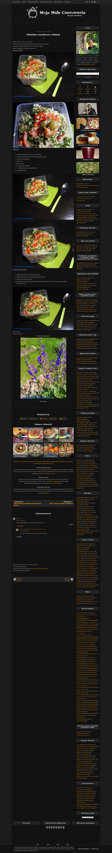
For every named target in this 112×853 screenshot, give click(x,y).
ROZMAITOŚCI (85, 769)
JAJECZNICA (93, 245)
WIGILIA (86, 774)
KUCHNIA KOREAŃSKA (91, 668)
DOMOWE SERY (80, 245)
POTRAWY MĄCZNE (80, 309)
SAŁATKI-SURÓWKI (47, 461)
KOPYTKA (85, 301)
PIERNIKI (91, 581)
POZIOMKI (86, 482)
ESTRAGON (83, 374)
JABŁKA (78, 469)
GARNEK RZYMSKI (80, 265)
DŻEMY (78, 232)
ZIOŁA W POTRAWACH (81, 289)
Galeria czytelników (57, 483)
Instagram (55, 481)
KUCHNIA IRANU (91, 657)
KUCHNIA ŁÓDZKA (90, 303)
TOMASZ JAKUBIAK (80, 808)
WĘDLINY (78, 268)
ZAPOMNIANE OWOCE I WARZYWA (84, 404)
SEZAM (95, 398)
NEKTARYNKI (79, 477)
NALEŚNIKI (85, 305)
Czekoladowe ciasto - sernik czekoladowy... (20, 439)
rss (95, 93)
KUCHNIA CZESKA (91, 640)
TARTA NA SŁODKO (92, 585)
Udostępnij (34, 418)
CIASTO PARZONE (80, 564)
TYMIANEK (88, 402)
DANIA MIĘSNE (80, 596)
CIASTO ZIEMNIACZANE (81, 568)
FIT (91, 213)
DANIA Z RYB (92, 357)
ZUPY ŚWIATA (79, 200)
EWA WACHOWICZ (80, 791)
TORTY (78, 586)
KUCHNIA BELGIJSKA (92, 627)
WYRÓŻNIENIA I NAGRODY (82, 776)
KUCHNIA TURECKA (80, 709)
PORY (86, 521)
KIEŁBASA (79, 324)
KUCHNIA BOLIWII (80, 633)
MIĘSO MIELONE (87, 599)
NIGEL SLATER (79, 800)
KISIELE (78, 577)
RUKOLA (86, 396)
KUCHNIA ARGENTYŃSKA (81, 622)
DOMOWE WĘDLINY (94, 263)
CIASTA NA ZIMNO (80, 553)
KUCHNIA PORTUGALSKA (81, 693)
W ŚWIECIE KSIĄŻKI (80, 187)
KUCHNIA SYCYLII (92, 702)
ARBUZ (90, 460)
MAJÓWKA (93, 759)
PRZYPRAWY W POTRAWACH (88, 285)
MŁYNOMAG (93, 344)
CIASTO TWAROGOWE (81, 566)
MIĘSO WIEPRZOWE (81, 601)
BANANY (78, 463)
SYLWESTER (79, 770)
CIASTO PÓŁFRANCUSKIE (91, 564)
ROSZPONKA (79, 395)
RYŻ (77, 348)
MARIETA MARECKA (89, 796)
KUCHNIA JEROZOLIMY (81, 665)
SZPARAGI (91, 525)
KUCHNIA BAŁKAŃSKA (81, 627)
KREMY (85, 196)
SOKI (83, 450)
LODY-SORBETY (86, 247)
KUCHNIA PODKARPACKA (82, 691)
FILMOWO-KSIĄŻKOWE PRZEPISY (83, 752)
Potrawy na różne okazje (46, 1)
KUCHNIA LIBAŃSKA (91, 672)
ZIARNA (44, 463)
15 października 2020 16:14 (24, 530)
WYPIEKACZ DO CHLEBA (91, 434)
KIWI (95, 471)
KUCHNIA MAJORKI (80, 676)
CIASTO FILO (91, 558)
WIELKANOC (79, 774)
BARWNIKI (79, 545)
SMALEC (85, 328)
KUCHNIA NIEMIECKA (81, 683)
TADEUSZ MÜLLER (91, 806)
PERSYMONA (79, 480)
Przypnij (54, 418)
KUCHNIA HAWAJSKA (81, 650)
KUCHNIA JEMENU (91, 663)
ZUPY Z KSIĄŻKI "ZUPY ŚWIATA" (83, 198)
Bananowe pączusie (35, 455)
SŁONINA (91, 603)
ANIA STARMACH (80, 787)
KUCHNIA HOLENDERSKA (81, 653)
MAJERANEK (79, 383)
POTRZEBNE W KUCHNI (81, 765)
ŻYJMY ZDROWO (49, 463)
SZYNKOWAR (94, 266)
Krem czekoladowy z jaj (66, 440)
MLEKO (83, 248)
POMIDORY (79, 521)
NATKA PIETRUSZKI (25, 461)
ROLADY (88, 583)
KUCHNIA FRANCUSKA (90, 646)
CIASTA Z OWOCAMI (81, 557)
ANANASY (84, 460)
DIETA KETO (79, 211)
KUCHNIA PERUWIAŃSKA (82, 689)
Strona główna (16, 1)
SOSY (78, 287)
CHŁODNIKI (79, 196)
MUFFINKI (78, 581)
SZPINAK (78, 527)
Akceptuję (95, 849)
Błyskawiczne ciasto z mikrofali (88, 145)
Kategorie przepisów (33, 1)
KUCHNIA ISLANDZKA (91, 659)
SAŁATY (88, 398)
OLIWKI (35, 461)
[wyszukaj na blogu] (98, 2)
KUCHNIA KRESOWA (91, 670)
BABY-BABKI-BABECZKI (81, 544)
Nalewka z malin (88, 159)
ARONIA (78, 462)
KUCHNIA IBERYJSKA (93, 653)
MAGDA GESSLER (80, 796)
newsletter (87, 93)
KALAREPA (85, 510)
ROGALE (89, 430)
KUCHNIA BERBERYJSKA (81, 629)
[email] (94, 2)
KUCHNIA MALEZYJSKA (90, 676)
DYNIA (78, 467)
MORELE (89, 475)
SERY (93, 769)
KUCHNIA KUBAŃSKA (81, 672)
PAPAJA (90, 478)
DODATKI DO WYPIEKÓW (86, 278)
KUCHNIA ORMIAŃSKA (92, 687)
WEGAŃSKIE (89, 217)
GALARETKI (79, 573)
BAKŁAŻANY (86, 497)
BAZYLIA (78, 372)
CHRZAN (84, 372)
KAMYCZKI (79, 183)
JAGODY (84, 469)
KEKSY (95, 575)
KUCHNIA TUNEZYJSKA (90, 707)
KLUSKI (78, 301)
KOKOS (95, 378)
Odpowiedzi (20, 526)
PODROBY (79, 603)
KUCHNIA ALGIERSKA (81, 616)
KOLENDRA (79, 380)
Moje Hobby (68, 1)
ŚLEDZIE (78, 329)
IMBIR (83, 376)
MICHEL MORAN (89, 798)
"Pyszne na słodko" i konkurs (88, 115)
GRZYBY (78, 508)
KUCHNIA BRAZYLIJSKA (81, 637)
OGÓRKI (32, 461)
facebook (80, 89)
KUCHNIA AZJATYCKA (87, 341)
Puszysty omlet (20, 456)
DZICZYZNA (84, 598)
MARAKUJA (79, 475)
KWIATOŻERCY (87, 381)
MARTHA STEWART (80, 798)
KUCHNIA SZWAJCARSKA (91, 704)
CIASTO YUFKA (90, 566)
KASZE (43, 37)
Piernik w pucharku (51, 440)
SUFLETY (85, 585)
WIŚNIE (94, 484)
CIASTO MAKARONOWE (81, 562)
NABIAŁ (90, 248)
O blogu (24, 1)
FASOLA (84, 504)
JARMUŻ (88, 376)
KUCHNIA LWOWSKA (91, 674)
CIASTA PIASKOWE (91, 553)
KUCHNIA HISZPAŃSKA (81, 652)
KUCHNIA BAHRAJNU (92, 625)
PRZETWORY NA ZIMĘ (81, 235)
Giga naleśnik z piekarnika (66, 455)
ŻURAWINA (79, 488)
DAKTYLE (93, 465)
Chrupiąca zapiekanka (88, 130)
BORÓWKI (85, 463)
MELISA (85, 383)
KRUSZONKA (84, 577)
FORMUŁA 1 (79, 754)
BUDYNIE (78, 547)
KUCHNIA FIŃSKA (80, 646)
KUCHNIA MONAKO (93, 679)
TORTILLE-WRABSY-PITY (81, 311)
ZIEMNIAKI (79, 534)
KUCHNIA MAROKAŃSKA (81, 678)
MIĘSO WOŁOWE (91, 601)
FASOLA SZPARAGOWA (81, 506)
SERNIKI (78, 585)
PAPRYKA (40, 461)
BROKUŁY (78, 499)
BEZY (84, 545)
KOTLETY (78, 326)
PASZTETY (79, 328)
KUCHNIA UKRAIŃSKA (91, 709)
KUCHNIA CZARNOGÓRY (81, 640)
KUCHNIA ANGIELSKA (91, 620)
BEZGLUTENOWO (80, 209)
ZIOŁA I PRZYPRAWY (80, 406)
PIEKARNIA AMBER (86, 731)
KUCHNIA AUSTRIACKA (93, 624)
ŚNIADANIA (61, 461)
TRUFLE (93, 527)
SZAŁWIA (78, 400)
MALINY (83, 473)
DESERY (78, 571)
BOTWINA (93, 497)
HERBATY (94, 374)
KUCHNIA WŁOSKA (80, 303)
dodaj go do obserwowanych (40, 568)
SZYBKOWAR (86, 266)
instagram (87, 89)
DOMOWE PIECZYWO (85, 320)
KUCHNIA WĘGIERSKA (81, 713)
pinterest (80, 93)
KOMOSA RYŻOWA (87, 380)
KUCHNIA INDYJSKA (80, 657)
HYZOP (78, 376)
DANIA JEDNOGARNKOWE (82, 263)
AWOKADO (84, 462)
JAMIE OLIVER (79, 795)
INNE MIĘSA (92, 598)
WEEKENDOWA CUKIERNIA (87, 586)
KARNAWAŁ (83, 757)
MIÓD (78, 248)
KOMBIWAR (79, 266)
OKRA (84, 517)
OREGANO (93, 387)
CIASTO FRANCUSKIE (81, 560)
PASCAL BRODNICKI (80, 802)
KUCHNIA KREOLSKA (80, 670)
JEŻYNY (90, 469)
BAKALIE (78, 300)
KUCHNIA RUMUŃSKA (81, 696)
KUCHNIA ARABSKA (80, 612)
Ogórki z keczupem (88, 174)
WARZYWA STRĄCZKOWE (81, 530)
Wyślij (63, 418)
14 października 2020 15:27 (21, 520)
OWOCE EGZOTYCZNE (81, 478)
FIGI (83, 467)
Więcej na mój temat (89, 64)
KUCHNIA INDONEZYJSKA (82, 655)
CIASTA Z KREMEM (91, 555)
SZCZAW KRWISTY (85, 400)
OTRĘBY (83, 389)
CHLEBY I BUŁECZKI (80, 419)
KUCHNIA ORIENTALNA (81, 687)
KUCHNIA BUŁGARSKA (92, 637)
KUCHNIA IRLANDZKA (81, 659)
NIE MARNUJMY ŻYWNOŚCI (82, 283)
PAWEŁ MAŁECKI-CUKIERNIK (82, 804)
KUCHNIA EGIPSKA (90, 642)
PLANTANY (92, 480)
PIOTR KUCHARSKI (93, 804)
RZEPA (83, 523)
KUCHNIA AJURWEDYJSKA (82, 215)
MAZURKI (89, 579)
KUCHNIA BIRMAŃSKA (92, 629)
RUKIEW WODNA (80, 396)
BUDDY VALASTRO (80, 789)
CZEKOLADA (90, 570)
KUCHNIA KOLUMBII (80, 668)
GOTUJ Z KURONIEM (90, 793)
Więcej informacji (84, 849)
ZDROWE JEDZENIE (37, 463)
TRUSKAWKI (79, 484)
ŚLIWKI (94, 486)
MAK (78, 579)
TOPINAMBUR (86, 527)
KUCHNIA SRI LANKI (93, 700)
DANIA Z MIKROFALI (80, 746)
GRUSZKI (94, 467)
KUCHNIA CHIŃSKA (80, 342)
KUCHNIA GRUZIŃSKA (91, 648)
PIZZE (84, 307)
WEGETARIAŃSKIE (80, 219)
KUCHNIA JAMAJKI (89, 661)
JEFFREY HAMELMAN (89, 795)
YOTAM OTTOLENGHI (90, 808)
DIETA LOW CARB (80, 213)
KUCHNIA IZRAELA (80, 661)
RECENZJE (79, 769)
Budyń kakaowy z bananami (35, 440)
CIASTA (85, 547)
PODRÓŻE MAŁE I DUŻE (81, 185)
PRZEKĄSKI (91, 391)
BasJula (18, 518)
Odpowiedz (71, 524)
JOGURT (78, 247)
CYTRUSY (78, 465)
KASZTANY (89, 471)
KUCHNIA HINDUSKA (91, 650)
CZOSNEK (91, 372)
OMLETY (78, 250)
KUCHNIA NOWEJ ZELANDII (82, 685)
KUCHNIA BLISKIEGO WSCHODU (83, 631)
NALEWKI (90, 447)
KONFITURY (91, 232)
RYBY (87, 363)
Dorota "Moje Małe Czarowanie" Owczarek (32, 529)
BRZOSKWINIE (92, 463)
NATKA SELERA (79, 387)
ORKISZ (91, 346)
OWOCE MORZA (80, 363)
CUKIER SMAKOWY (92, 568)
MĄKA (78, 305)
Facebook (49, 481)
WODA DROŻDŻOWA (81, 434)
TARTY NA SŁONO (91, 309)
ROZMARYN (86, 395)
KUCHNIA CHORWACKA (91, 638)
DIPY (78, 278)
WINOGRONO (87, 484)
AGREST (78, 460)
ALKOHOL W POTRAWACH (81, 445)
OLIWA (91, 283)
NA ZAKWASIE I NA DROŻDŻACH (83, 426)
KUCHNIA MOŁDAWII (81, 681)
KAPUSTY (78, 512)
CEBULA (78, 501)
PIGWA (85, 480)
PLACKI (90, 307)
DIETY (86, 213)
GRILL (77, 322)
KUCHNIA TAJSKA (91, 706)
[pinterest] (89, 2)
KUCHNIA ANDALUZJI (81, 620)
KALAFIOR (78, 510)
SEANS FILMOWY (93, 185)
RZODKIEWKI (90, 523)
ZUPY (91, 196)
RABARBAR (92, 482)
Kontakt (46, 493)
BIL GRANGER (87, 787)
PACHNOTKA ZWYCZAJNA (82, 391)
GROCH (89, 506)
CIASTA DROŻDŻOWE (81, 551)
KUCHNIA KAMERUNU (92, 665)
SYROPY (88, 450)
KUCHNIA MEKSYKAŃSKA (82, 679)
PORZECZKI (79, 482)
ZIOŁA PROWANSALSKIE (91, 406)
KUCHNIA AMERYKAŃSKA (82, 618)
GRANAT (88, 467)
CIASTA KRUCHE (91, 551)
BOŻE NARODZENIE (80, 744)
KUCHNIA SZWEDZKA (81, 706)
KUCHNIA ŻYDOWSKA (81, 720)
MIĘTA (78, 385)
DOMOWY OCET (80, 750)
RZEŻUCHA (93, 396)
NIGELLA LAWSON (88, 800)
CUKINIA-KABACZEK (81, 503)
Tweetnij (44, 418)
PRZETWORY (86, 234)
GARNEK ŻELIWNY (89, 265)
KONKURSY (90, 757)
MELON (84, 475)
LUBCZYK (95, 381)
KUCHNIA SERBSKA (91, 696)
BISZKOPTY (90, 545)
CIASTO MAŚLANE (92, 562)
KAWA (84, 447)
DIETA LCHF (86, 211)
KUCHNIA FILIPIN (90, 644)
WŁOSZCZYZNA (93, 530)
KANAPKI (90, 322)
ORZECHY (86, 477)
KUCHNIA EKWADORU (81, 644)
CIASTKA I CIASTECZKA (81, 558)
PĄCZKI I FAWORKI (80, 583)
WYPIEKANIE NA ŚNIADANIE (82, 735)
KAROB (83, 471)
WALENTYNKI (89, 772)
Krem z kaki (51, 456)
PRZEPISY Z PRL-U (92, 215)
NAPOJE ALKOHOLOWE (87, 449)
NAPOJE (78, 449)
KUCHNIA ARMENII (92, 622)
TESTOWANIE (87, 770)
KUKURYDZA (79, 516)
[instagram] (87, 2)
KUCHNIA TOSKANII (80, 707)
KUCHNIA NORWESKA (91, 683)
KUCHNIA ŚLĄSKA (80, 717)
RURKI (93, 583)
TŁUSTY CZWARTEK (80, 772)
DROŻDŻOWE (91, 422)
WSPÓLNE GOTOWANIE (81, 733)
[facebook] (85, 2)
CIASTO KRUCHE (91, 560)
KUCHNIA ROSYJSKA (93, 694)
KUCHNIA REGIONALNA (81, 694)
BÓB (91, 499)
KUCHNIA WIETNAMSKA (81, 711)
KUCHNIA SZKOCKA (80, 704)
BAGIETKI (78, 417)
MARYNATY (79, 234)
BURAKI (85, 499)
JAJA (86, 245)
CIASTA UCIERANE (80, 555)
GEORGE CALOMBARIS (90, 791)
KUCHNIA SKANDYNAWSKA (82, 700)
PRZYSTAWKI (89, 767)
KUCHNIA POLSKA (92, 301)
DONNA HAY (88, 789)
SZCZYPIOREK (79, 402)
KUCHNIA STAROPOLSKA (81, 702)
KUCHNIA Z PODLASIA (81, 715)
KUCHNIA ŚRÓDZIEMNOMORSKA (83, 719)
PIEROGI (78, 307)
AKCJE (78, 731)
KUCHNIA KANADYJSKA (81, 666)
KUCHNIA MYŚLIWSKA (91, 681)
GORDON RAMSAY (80, 793)
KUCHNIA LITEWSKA (80, 674)
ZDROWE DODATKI (68, 461)
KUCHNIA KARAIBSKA (92, 666)
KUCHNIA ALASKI (92, 614)
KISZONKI (84, 232)
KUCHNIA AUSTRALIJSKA (81, 624)
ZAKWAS (78, 436)
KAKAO (78, 447)
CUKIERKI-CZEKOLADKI (81, 570)
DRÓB (78, 598)
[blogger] (92, 2)
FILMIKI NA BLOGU (88, 750)
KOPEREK (79, 279)
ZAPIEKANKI (84, 287)
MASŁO (93, 247)
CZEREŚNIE (86, 465)
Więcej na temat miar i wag (48, 473)
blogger (95, 89)
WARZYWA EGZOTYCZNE (81, 529)
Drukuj (25, 418)
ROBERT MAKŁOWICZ (81, 806)
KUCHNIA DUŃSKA (80, 642)
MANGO (89, 473)
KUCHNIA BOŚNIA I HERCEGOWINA (83, 635)
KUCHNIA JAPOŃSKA (81, 663)
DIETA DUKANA (89, 209)
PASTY (78, 285)
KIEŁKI (83, 378)
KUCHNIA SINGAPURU (81, 698)
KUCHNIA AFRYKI (90, 612)
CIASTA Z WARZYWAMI (92, 557)
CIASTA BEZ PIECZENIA (81, 549)
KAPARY (78, 378)
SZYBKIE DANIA (55, 461)
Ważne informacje (58, 1)
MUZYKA (85, 183)
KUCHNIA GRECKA (90, 361)
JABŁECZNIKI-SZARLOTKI (88, 573)
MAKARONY (79, 344)
